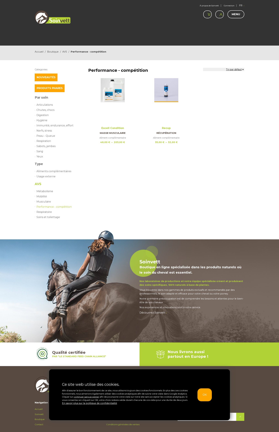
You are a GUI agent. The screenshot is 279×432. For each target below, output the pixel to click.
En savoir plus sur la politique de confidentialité (86, 403)
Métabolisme (44, 185)
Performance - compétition (52, 200)
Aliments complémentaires (52, 166)
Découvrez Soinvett (152, 305)
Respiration (43, 138)
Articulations (43, 104)
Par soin (41, 97)
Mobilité (41, 190)
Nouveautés (46, 77)
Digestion (42, 114)
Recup (166, 106)
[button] (241, 5)
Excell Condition (113, 106)
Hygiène (41, 118)
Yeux (39, 152)
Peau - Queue (44, 133)
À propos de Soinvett (209, 5)
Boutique (53, 51)
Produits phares (50, 88)
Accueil (39, 51)
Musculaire (42, 195)
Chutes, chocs (44, 109)
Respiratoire (43, 205)
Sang (39, 147)
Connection (229, 5)
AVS (64, 51)
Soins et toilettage (47, 209)
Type (39, 160)
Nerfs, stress (43, 128)
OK (206, 394)
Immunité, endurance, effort (53, 123)
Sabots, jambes (45, 142)
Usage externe (45, 171)
